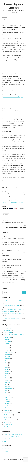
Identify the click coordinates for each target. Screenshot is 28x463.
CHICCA (7, 350)
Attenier (7, 346)
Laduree (7, 376)
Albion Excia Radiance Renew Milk (13, 318)
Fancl (6, 365)
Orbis (6, 384)
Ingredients (7, 411)
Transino (7, 408)
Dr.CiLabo (7, 356)
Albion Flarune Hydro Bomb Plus (12, 314)
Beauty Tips (7, 330)
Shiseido (7, 395)
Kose (6, 374)
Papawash (8, 386)
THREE (7, 406)
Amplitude (8, 341)
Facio (6, 363)
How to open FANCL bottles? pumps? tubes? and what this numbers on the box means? (13, 439)
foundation (5, 214)
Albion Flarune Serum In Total (11, 305)
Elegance (7, 359)
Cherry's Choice (13, 25)
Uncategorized (8, 425)
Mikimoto (7, 382)
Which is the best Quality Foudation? (13, 435)
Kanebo (7, 371)
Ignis (6, 367)
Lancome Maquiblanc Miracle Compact (13, 97)
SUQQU (7, 404)
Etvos (6, 361)
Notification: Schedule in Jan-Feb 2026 (14, 301)
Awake (7, 348)
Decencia (7, 354)
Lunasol (7, 380)
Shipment (6, 417)
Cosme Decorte (9, 352)
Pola (6, 391)
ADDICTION (8, 337)
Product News (7, 415)
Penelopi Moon (9, 389)
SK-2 (6, 399)
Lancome (19, 25)
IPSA (6, 369)
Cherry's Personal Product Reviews (13, 334)
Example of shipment (10, 420)
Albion (7, 339)
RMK (6, 393)
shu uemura (8, 397)
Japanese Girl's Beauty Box (11, 413)
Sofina (7, 401)
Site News (6, 422)
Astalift (7, 344)
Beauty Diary (7, 328)
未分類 (6, 427)
